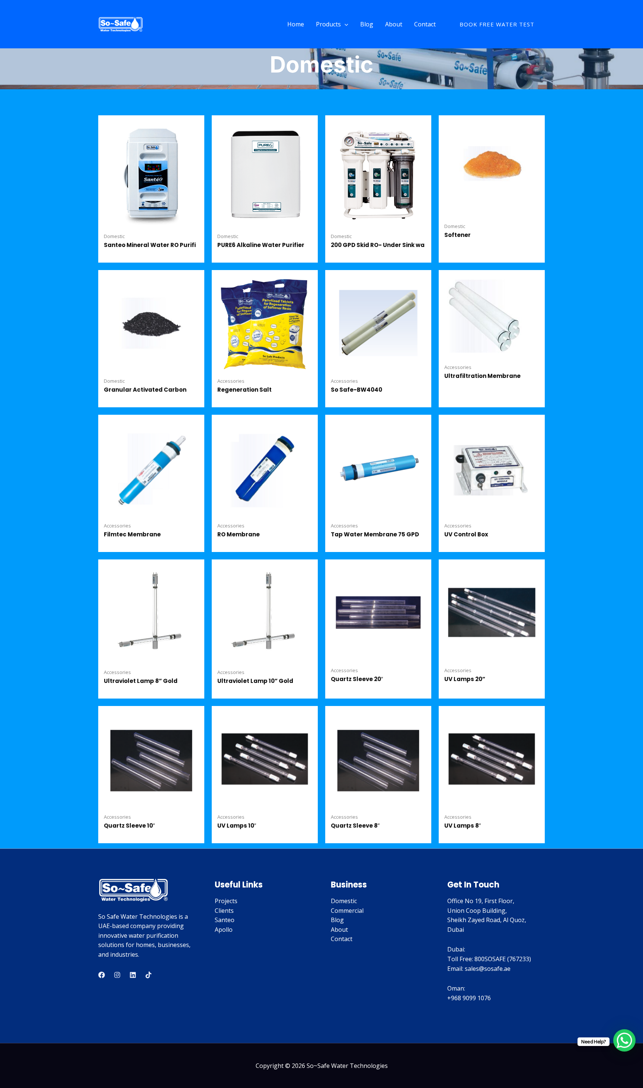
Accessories (230, 381)
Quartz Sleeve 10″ (129, 825)
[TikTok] (148, 975)
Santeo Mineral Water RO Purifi (150, 245)
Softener (457, 235)
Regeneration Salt (244, 390)
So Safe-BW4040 (356, 390)
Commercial (347, 910)
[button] (344, 24)
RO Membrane (238, 534)
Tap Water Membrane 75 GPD (375, 534)
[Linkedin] (132, 975)
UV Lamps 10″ (236, 825)
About (393, 24)
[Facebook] (101, 975)
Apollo (224, 929)
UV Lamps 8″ (462, 825)
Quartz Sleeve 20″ (357, 679)
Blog (366, 24)
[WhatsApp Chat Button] (624, 1040)
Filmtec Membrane (132, 534)
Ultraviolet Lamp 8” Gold (140, 681)
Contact (425, 24)
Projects (226, 901)
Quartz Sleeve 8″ (355, 825)
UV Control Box (466, 534)
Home (295, 24)
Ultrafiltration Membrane (482, 376)
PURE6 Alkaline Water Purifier (260, 245)
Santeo (224, 920)
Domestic (114, 236)
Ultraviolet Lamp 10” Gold (255, 681)
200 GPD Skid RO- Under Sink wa (378, 245)
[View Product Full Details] (151, 173)
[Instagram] (117, 975)
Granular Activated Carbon (145, 390)
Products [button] (328, 24)
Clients (224, 910)
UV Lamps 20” (464, 679)
